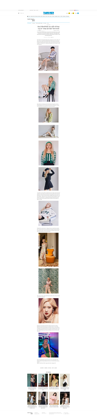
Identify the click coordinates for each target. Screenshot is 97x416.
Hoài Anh (39, 30)
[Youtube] (74, 10)
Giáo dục (44, 16)
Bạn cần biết (31, 10)
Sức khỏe (39, 16)
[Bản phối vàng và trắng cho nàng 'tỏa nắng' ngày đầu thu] (54, 380)
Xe (60, 16)
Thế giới (32, 16)
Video (61, 16)
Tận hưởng (44, 23)
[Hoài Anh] (37, 30)
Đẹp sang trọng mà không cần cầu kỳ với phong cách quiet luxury (43, 406)
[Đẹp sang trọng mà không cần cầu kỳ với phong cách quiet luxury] (43, 398)
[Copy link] (48, 37)
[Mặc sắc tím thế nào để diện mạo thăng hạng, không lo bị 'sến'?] (43, 380)
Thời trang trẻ (67, 16)
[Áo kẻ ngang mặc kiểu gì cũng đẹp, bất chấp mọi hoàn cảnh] (32, 380)
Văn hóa (49, 16)
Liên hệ (37, 10)
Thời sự (29, 16)
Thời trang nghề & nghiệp (39, 23)
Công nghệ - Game (57, 16)
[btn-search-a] (21, 13)
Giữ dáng (33, 23)
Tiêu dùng (64, 16)
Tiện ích (35, 10)
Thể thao (53, 16)
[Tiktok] (77, 10)
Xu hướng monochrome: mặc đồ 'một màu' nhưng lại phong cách (65, 406)
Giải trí (51, 16)
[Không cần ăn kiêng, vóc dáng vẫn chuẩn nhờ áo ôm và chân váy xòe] (32, 398)
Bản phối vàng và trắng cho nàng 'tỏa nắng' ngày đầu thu (54, 388)
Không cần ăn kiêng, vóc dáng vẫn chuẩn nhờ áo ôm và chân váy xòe (32, 406)
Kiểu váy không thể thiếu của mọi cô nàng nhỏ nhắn (53, 406)
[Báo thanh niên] (48, 13)
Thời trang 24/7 (29, 23)
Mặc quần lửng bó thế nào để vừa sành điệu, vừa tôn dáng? (64, 388)
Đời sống (36, 16)
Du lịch (46, 16)
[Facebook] (75, 10)
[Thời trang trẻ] (31, 20)
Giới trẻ (41, 16)
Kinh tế (34, 16)
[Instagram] (67, 413)
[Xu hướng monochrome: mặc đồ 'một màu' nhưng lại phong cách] (65, 398)
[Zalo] (78, 10)
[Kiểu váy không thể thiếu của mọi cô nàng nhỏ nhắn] (54, 398)
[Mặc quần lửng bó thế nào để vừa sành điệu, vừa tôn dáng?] (65, 380)
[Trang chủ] (27, 16)
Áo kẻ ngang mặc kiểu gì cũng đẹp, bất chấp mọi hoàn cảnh (32, 388)
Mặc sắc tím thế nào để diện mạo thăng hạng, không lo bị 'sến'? (43, 388)
